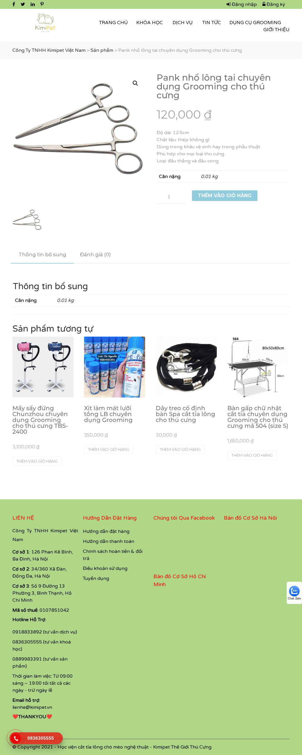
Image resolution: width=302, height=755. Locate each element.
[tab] (42, 254)
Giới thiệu (276, 30)
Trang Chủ (113, 23)
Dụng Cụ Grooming (255, 23)
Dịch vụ (183, 23)
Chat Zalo (294, 598)
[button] (135, 83)
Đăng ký (275, 4)
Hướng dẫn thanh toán (108, 541)
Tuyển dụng (96, 578)
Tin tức (211, 23)
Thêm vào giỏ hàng (225, 195)
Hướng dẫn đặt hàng (106, 531)
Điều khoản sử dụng (105, 568)
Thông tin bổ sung (42, 254)
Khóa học (149, 23)
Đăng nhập (244, 4)
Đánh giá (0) (95, 254)
